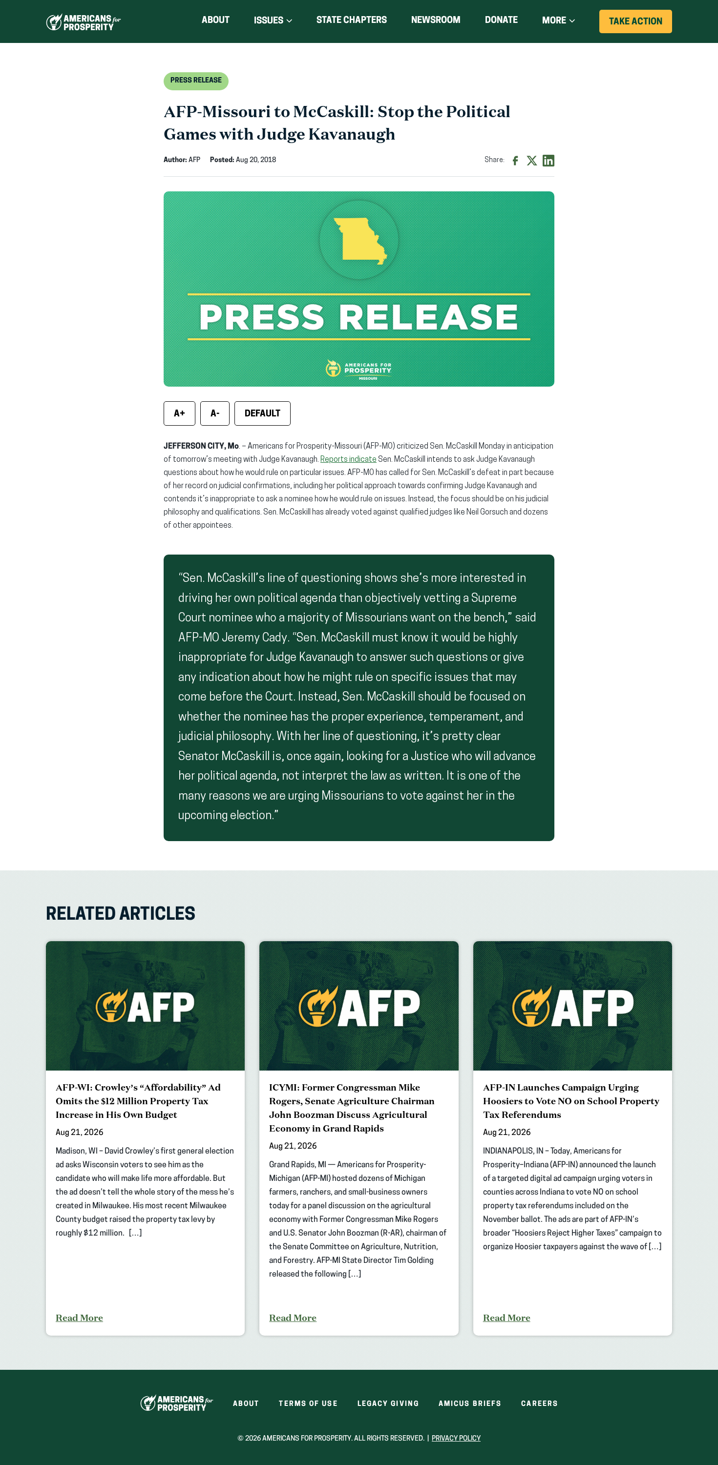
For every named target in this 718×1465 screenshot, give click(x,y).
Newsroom (436, 21)
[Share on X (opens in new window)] (532, 160)
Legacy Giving (388, 1404)
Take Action (640, 25)
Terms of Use (308, 1404)
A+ (179, 414)
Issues (268, 21)
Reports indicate (348, 460)
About (216, 21)
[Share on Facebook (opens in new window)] (515, 160)
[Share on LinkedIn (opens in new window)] (548, 160)
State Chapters (352, 21)
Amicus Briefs (470, 1404)
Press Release (196, 80)
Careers (539, 1404)
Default (262, 414)
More (554, 21)
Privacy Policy (456, 1439)
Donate (501, 22)
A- (215, 414)
